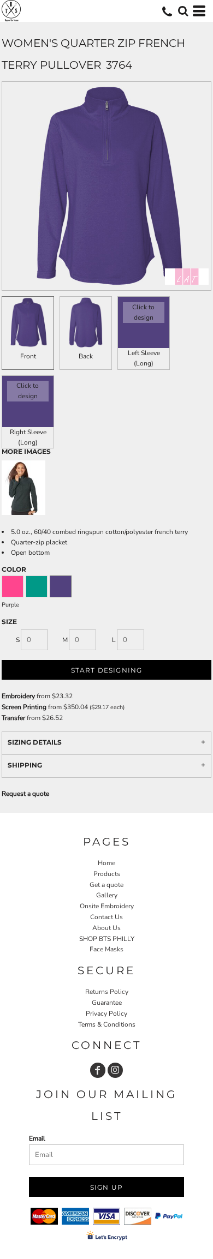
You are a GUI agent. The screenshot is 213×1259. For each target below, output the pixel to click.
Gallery (106, 895)
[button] (182, 10)
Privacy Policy (106, 1013)
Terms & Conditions (106, 1024)
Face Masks (106, 949)
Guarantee (107, 1002)
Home (106, 863)
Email (37, 1138)
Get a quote (106, 884)
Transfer (13, 718)
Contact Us (106, 917)
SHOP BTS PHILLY (106, 938)
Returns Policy (106, 991)
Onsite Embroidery (107, 906)
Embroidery (18, 696)
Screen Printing (24, 707)
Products (106, 874)
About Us (106, 928)
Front (28, 356)
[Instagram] (115, 1070)
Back (86, 356)
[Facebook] (97, 1070)
